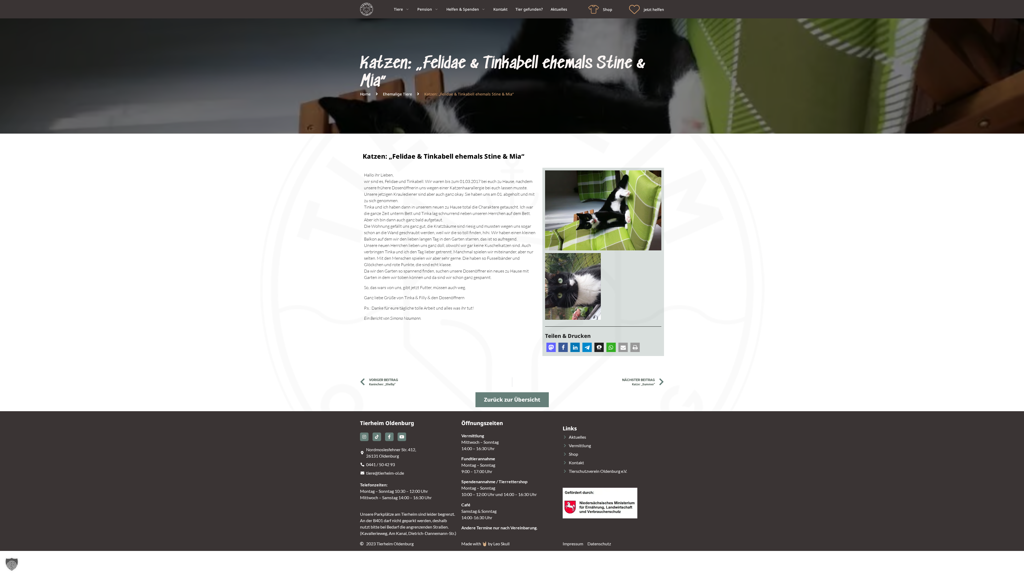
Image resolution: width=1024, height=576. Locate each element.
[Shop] (593, 9)
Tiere (398, 9)
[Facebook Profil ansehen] (389, 437)
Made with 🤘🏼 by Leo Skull (485, 543)
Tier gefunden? (529, 9)
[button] (551, 347)
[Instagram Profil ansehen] (364, 437)
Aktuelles (559, 9)
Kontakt (500, 9)
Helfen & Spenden (462, 9)
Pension (424, 9)
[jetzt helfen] (634, 9)
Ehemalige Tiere (397, 94)
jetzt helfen (654, 9)
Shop (607, 9)
